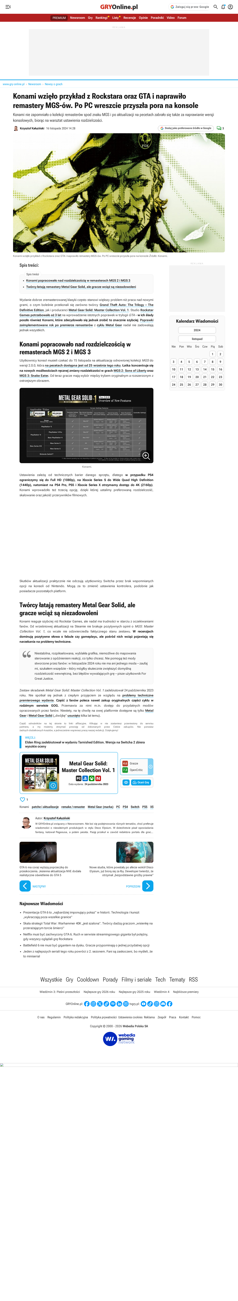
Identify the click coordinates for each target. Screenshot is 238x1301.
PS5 (144, 807)
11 (181, 369)
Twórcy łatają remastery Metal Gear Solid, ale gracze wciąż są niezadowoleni (81, 287)
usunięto (73, 715)
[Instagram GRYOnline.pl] (93, 1004)
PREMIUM (59, 18)
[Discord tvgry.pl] (163, 1004)
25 (181, 384)
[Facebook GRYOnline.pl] (87, 1004)
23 (220, 377)
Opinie (143, 18)
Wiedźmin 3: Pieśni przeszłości (60, 992)
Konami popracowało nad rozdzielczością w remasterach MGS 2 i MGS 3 (78, 280)
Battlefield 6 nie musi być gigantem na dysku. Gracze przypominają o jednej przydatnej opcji (86, 945)
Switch (135, 807)
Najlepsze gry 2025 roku (134, 992)
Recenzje (129, 18)
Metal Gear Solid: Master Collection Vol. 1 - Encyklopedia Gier (69, 773)
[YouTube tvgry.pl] (143, 1004)
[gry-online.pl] (119, 7)
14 (205, 369)
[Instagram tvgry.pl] (156, 1004)
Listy (115, 18)
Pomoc (196, 1017)
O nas (40, 1017)
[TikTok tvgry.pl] (150, 1004)
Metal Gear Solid (40, 715)
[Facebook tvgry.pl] (169, 1004)
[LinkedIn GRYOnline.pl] (119, 1004)
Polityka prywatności (104, 1017)
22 (212, 377)
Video (171, 18)
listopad (197, 338)
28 (205, 384)
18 (181, 377)
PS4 (125, 807)
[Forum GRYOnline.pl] (126, 1004)
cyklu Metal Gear (109, 325)
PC (118, 807)
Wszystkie (51, 979)
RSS (193, 979)
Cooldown (88, 979)
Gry (90, 18)
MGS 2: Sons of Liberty (130, 370)
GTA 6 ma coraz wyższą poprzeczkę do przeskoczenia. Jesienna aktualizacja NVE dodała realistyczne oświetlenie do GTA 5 (52, 867)
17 (173, 377)
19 (189, 377)
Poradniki (157, 18)
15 (212, 369)
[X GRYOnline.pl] (100, 1004)
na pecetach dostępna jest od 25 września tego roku (83, 365)
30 (220, 384)
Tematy (177, 979)
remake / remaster (73, 807)
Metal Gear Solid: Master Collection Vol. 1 (99, 310)
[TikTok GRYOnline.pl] (106, 1004)
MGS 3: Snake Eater (34, 375)
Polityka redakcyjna (76, 1017)
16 (220, 369)
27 (197, 384)
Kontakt (184, 1017)
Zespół (162, 1017)
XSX (152, 807)
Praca (172, 1017)
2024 (197, 330)
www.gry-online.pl (14, 84)
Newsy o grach (53, 84)
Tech (160, 979)
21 (205, 377)
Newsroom (77, 18)
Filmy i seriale (137, 979)
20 (197, 377)
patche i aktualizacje (45, 807)
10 (173, 369)
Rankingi (101, 18)
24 (173, 384)
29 (212, 384)
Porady (110, 979)
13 (197, 369)
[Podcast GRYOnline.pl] (113, 1004)
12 (189, 369)
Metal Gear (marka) (100, 807)
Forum (182, 18)
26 (189, 384)
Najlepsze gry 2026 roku (99, 992)
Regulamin (54, 1017)
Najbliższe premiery (186, 992)
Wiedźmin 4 (161, 992)
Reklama (149, 1017)
